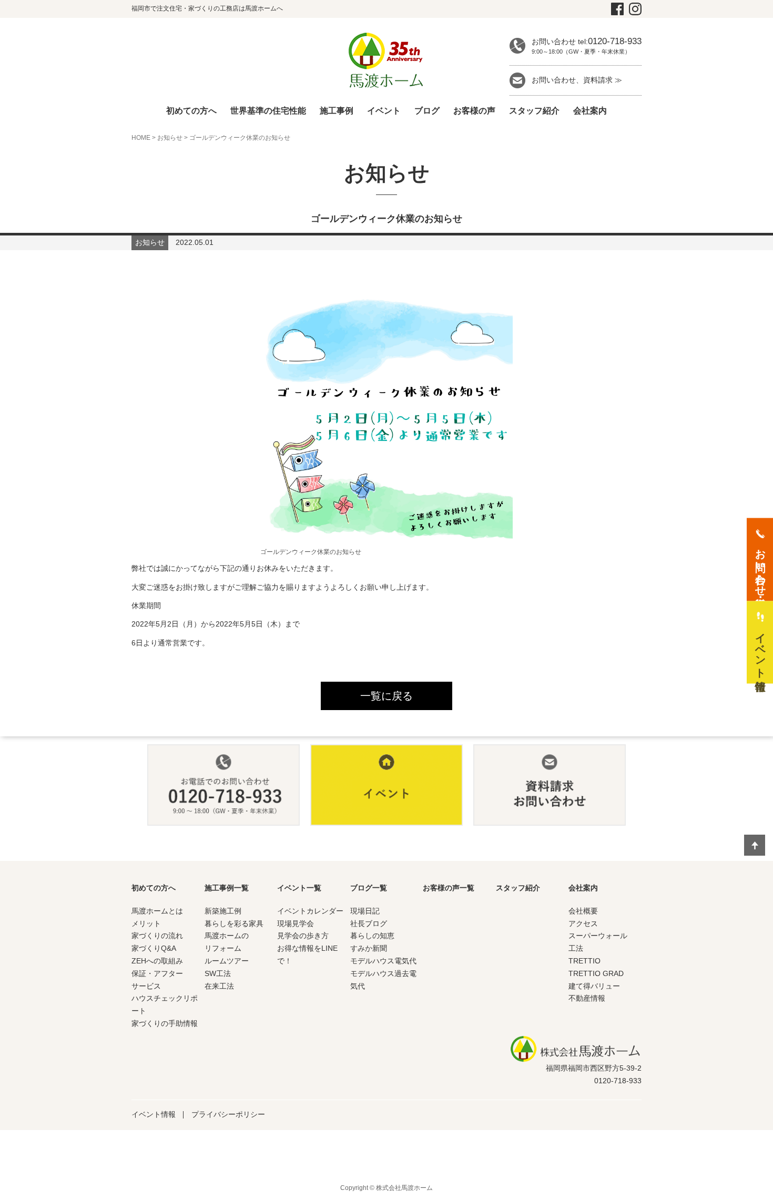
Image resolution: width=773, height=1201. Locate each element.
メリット (146, 923)
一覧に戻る (386, 696)
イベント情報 (153, 1114)
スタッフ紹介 (534, 110)
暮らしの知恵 (372, 935)
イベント (384, 110)
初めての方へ (191, 110)
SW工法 (218, 973)
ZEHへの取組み (157, 961)
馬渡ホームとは (157, 911)
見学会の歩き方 (303, 935)
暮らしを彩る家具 (234, 923)
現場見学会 (295, 923)
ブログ (427, 110)
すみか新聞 (368, 948)
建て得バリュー (594, 986)
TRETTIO (584, 961)
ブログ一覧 (368, 888)
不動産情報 (586, 998)
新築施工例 (223, 911)
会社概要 (583, 911)
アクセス (583, 923)
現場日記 (365, 911)
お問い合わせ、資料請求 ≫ (577, 80)
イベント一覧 (299, 888)
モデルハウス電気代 (383, 961)
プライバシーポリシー (228, 1114)
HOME (140, 137)
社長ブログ (368, 923)
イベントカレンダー (310, 911)
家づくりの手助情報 (164, 1023)
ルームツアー (227, 961)
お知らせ (169, 137)
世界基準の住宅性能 (268, 110)
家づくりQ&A (153, 948)
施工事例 (336, 110)
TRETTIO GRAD (596, 973)
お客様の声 (474, 110)
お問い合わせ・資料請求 (760, 566)
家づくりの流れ (157, 935)
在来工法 (219, 986)
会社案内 (590, 110)
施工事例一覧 (227, 888)
